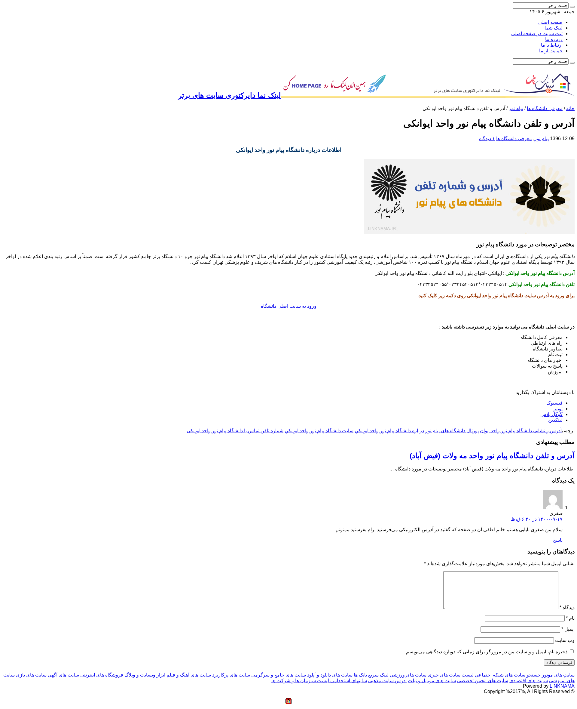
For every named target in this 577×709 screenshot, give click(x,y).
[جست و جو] (572, 7)
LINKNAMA (562, 686)
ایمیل (568, 629)
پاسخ (558, 540)
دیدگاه (567, 607)
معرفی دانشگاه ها (545, 108)
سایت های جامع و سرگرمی (278, 674)
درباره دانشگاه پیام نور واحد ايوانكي (389, 430)
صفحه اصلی (550, 22)
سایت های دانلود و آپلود (330, 674)
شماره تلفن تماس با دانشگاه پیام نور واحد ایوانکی (235, 430)
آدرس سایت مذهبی (387, 680)
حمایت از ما (551, 50)
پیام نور (516, 108)
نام (570, 618)
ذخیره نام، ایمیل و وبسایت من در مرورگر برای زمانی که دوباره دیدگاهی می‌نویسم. (486, 651)
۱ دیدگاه (487, 138)
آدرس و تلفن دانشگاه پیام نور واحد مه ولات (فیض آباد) (492, 456)
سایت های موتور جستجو (551, 674)
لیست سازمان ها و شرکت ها (300, 680)
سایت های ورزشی (408, 674)
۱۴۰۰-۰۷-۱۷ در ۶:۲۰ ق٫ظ (537, 519)
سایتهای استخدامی (348, 680)
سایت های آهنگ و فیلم (188, 674)
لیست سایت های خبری (451, 674)
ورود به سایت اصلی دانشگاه (288, 306)
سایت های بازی (31, 674)
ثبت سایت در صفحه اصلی (537, 33)
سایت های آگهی (63, 674)
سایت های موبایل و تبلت (432, 680)
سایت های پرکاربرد (231, 674)
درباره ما (554, 39)
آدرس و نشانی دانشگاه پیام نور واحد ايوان (521, 430)
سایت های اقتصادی (528, 680)
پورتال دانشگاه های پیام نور (452, 430)
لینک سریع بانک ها (371, 674)
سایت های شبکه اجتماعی (499, 674)
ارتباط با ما (552, 45)
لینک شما (554, 27)
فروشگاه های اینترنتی (101, 674)
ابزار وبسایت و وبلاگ (144, 674)
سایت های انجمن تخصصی (482, 680)
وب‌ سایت (565, 640)
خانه (570, 108)
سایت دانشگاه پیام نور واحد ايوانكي (319, 430)
